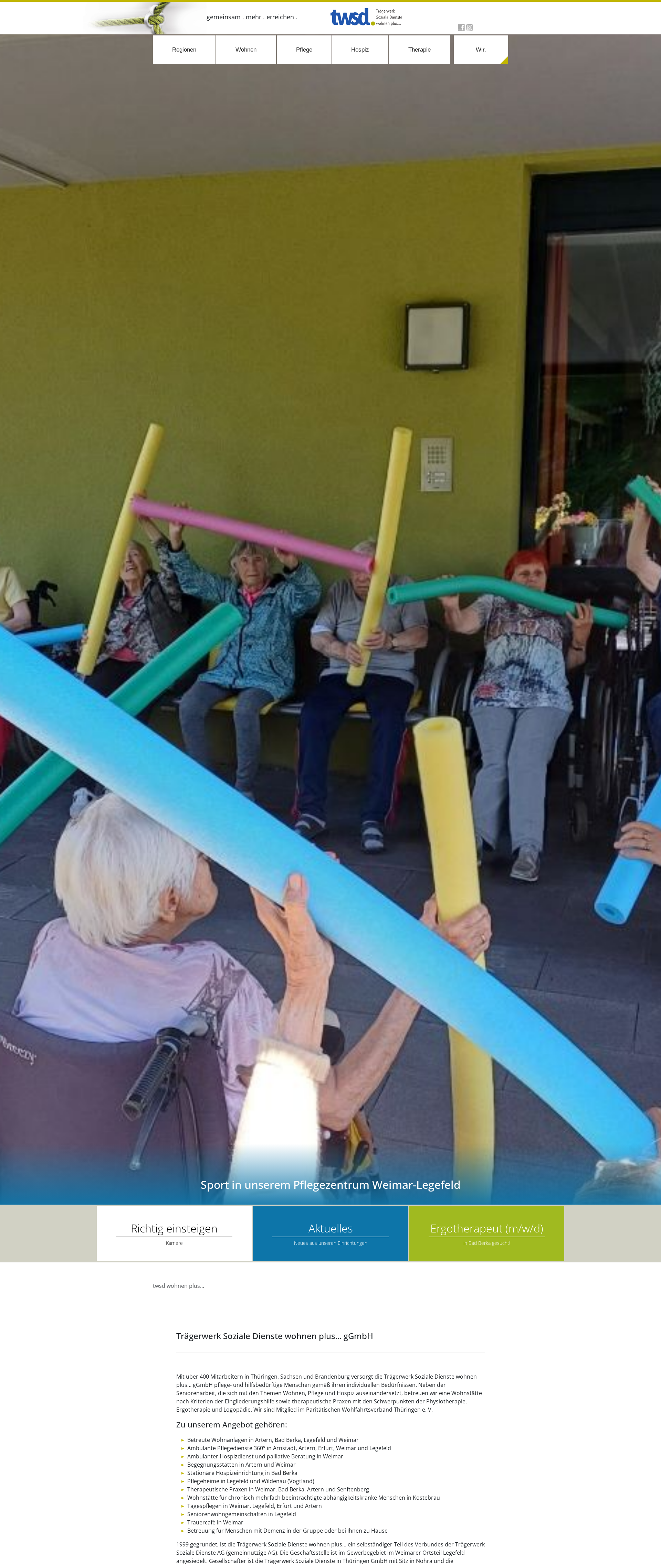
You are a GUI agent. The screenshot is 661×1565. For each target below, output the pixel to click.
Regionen (184, 49)
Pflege (304, 49)
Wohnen (245, 49)
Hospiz (360, 49)
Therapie (419, 49)
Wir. (481, 49)
